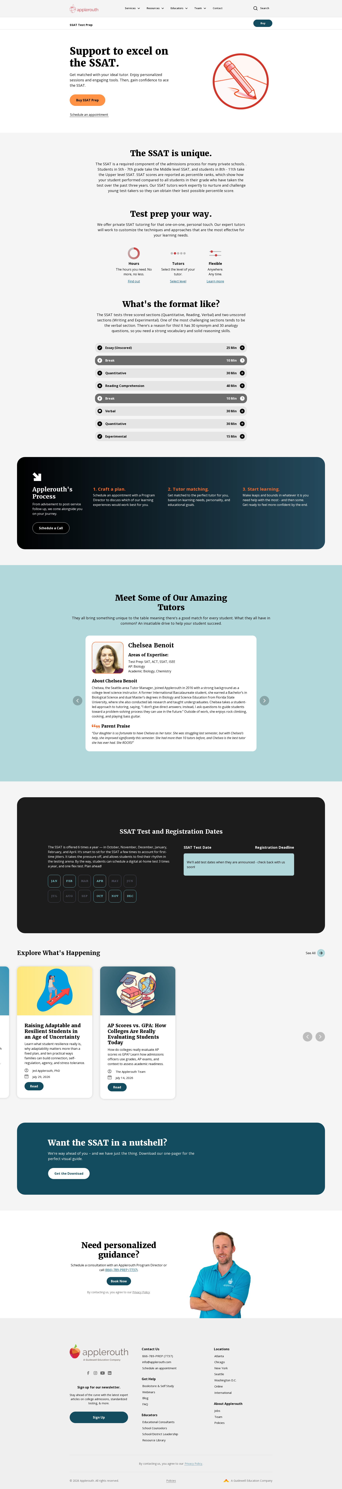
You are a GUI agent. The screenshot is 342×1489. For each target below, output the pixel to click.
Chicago (219, 1362)
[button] (134, 281)
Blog (145, 1398)
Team (218, 1417)
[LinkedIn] (109, 1373)
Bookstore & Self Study (158, 1386)
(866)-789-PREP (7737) (121, 1270)
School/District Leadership (160, 1434)
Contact (217, 8)
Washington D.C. (225, 1380)
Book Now (119, 1281)
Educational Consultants (158, 1422)
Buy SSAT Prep (87, 100)
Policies (219, 1423)
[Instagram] (95, 1373)
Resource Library (154, 1440)
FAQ (145, 1404)
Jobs (217, 1411)
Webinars (148, 1392)
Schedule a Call (51, 528)
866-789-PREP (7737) (157, 1356)
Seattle (219, 1374)
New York (221, 1368)
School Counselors (154, 1428)
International (223, 1393)
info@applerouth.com (156, 1362)
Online (218, 1386)
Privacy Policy (141, 1292)
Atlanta (219, 1356)
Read (34, 1086)
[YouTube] (102, 1373)
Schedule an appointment (89, 114)
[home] (84, 8)
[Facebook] (88, 1373)
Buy (262, 23)
